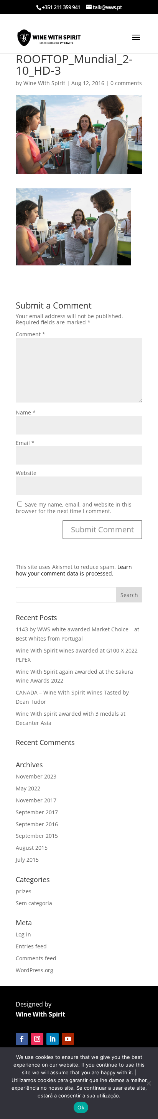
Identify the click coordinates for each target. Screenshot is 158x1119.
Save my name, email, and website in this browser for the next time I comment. (74, 508)
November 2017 (36, 800)
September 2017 (37, 812)
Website (26, 472)
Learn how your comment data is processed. (74, 570)
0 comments (126, 83)
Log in (23, 934)
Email (25, 442)
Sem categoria (34, 903)
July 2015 (27, 859)
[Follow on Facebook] (22, 1039)
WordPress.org (34, 970)
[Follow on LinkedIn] (52, 1039)
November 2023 (36, 776)
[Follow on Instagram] (37, 1039)
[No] (148, 1083)
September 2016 (37, 824)
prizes (23, 891)
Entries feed (31, 946)
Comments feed (36, 958)
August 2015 (32, 847)
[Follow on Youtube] (68, 1039)
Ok (80, 1107)
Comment (30, 334)
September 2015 (37, 835)
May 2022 (28, 788)
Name (26, 412)
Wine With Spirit (44, 83)
